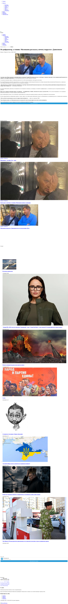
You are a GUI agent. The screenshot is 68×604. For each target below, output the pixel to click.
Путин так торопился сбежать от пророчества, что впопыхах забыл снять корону (21, 494)
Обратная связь (5, 14)
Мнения (4, 12)
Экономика (7, 5)
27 (2, 585)
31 (7, 585)
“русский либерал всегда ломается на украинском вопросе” (16, 463)
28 (3, 585)
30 (6, 585)
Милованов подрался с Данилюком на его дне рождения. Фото (14, 228)
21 (3, 584)
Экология (6, 9)
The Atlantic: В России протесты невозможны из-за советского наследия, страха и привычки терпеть (26, 541)
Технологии (7, 10)
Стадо (4, 397)
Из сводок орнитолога (8, 271)
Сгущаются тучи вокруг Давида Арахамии (13, 434)
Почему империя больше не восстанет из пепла (13, 365)
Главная (4, 1)
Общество (6, 7)
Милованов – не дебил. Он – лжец (8, 160)
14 (3, 583)
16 (6, 583)
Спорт (6, 6)
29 (4, 585)
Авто (6, 8)
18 (8, 583)
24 (7, 584)
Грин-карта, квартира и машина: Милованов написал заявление (15, 202)
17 (7, 583)
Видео (4, 11)
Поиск (12, 46)
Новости (4, 3)
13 (2, 583)
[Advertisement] (34, 23)
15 (4, 583)
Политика (6, 4)
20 (2, 584)
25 (8, 584)
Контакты (4, 598)
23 (6, 584)
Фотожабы (4, 13)
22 (4, 584)
